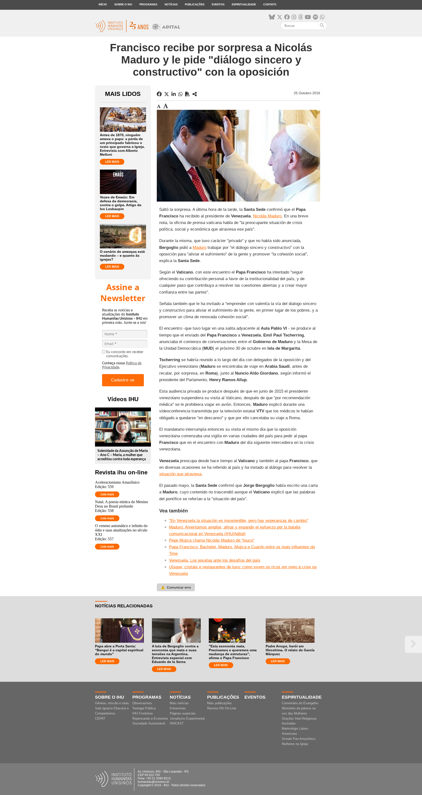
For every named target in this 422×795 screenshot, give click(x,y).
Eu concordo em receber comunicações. (124, 354)
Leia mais (107, 494)
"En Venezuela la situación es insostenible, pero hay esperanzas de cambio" (238, 520)
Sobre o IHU (123, 4)
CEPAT (100, 718)
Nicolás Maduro (267, 216)
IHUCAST (177, 723)
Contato (269, 4)
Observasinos (142, 703)
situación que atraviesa (180, 474)
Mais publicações (219, 703)
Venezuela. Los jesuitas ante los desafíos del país (214, 560)
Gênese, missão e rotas (112, 703)
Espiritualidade (244, 4)
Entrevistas (178, 708)
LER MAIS (112, 161)
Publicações (194, 4)
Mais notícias (179, 703)
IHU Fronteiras (142, 713)
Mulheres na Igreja (295, 744)
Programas (148, 4)
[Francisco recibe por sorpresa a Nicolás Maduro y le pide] (194, 94)
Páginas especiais (183, 713)
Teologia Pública (144, 708)
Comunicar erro (176, 587)
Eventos (218, 4)
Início (103, 4)
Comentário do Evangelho (300, 703)
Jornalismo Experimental (187, 718)
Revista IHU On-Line (221, 708)
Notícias (171, 4)
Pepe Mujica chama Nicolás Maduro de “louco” (211, 540)
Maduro (199, 247)
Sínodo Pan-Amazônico (298, 739)
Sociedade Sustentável (148, 723)
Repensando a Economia (150, 718)
